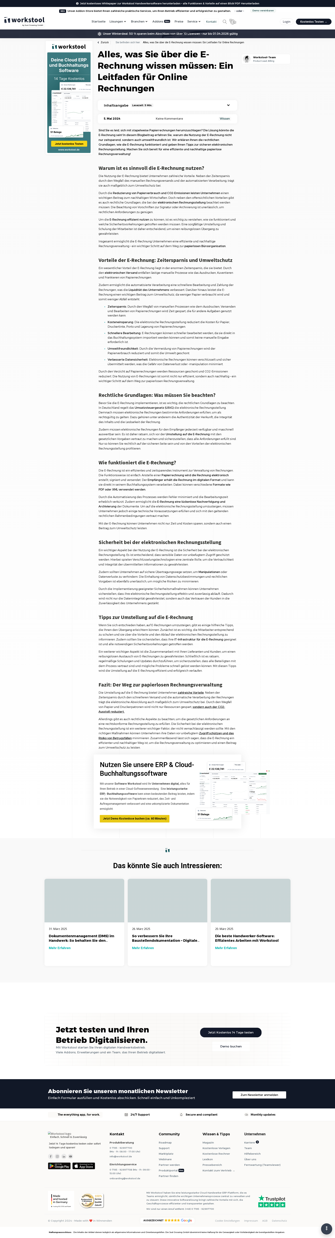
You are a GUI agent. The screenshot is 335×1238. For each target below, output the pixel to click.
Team (248, 1148)
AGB (264, 1220)
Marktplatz (166, 1153)
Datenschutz (279, 1220)
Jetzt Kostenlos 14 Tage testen (231, 1032)
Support (164, 1148)
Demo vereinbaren (263, 10)
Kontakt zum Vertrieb (217, 1170)
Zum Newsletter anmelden (259, 1095)
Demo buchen (231, 1046)
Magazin (208, 1142)
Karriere (249, 1142)
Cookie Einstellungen (227, 1220)
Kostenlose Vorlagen (216, 1148)
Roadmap (165, 1142)
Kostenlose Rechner (216, 1153)
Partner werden (169, 1165)
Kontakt (211, 22)
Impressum (251, 1220)
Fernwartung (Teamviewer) (262, 1165)
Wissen (225, 118)
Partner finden (168, 1176)
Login (286, 22)
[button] (167, 1220)
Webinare (165, 1159)
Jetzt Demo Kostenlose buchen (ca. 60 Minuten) (134, 818)
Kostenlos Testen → (313, 21)
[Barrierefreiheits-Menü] (326, 1229)
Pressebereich (212, 1165)
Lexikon (208, 1159)
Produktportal (168, 1170)
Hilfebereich (252, 1153)
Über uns (250, 1159)
